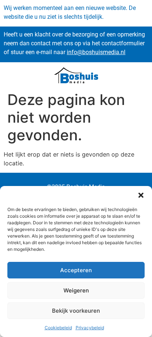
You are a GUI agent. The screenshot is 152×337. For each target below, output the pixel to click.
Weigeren (76, 290)
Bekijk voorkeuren (76, 310)
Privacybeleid (90, 327)
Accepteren (76, 270)
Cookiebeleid (58, 327)
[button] (141, 195)
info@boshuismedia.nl (96, 52)
